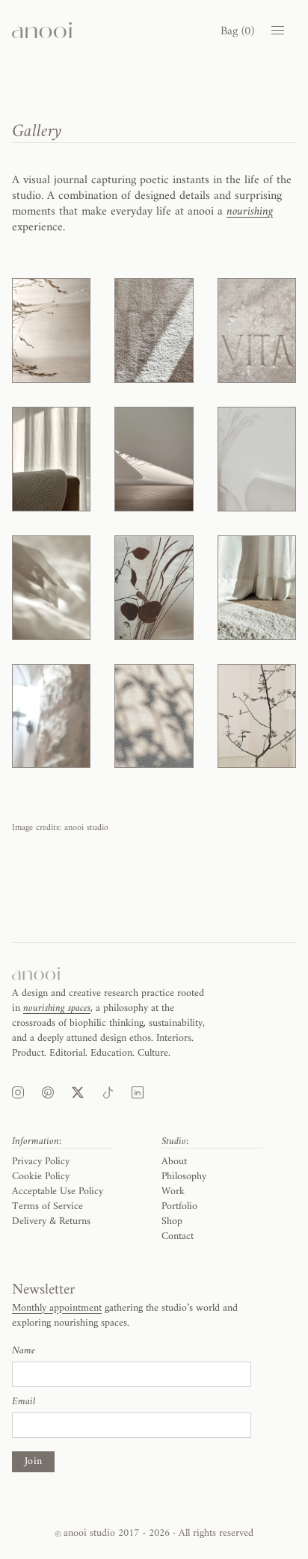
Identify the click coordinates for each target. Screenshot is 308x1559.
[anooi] (42, 30)
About (174, 1161)
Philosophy (183, 1176)
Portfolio (179, 1206)
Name (23, 1351)
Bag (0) (237, 31)
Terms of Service (47, 1206)
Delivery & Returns (51, 1221)
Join (33, 1461)
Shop (171, 1221)
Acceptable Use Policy (57, 1191)
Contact (177, 1236)
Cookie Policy (41, 1176)
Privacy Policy (41, 1161)
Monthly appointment (57, 1308)
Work (173, 1191)
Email (23, 1402)
